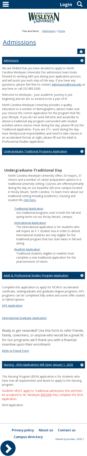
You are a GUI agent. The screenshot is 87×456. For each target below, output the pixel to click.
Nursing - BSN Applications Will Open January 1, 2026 (38, 365)
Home (61, 31)
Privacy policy (23, 430)
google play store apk (22, 206)
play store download (50, 206)
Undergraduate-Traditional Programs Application (35, 151)
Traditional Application (28, 208)
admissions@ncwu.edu (67, 84)
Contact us (66, 430)
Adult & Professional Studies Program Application (36, 275)
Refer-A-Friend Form (15, 351)
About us (46, 430)
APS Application (12, 305)
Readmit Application (27, 249)
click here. (29, 200)
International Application (30, 223)
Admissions (48, 31)
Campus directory (28, 437)
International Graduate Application (24, 318)
